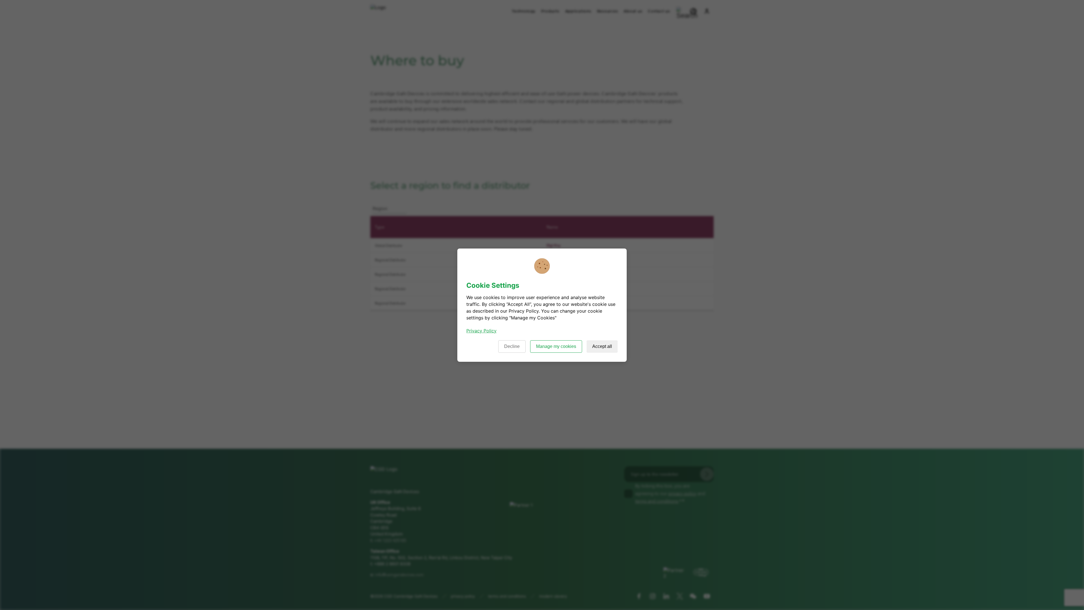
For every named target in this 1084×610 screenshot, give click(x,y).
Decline (512, 346)
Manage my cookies (556, 346)
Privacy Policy (481, 331)
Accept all (602, 346)
